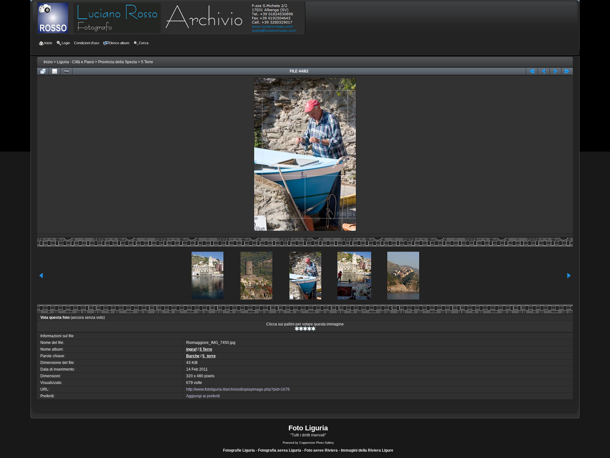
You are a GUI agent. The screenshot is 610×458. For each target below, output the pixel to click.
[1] (297, 328)
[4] (309, 328)
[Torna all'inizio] (532, 71)
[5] (313, 328)
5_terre (209, 356)
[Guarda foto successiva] (555, 71)
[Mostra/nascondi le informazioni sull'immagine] (54, 71)
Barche (193, 356)
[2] (301, 328)
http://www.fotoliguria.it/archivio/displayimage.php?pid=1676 (238, 389)
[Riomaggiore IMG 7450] (305, 230)
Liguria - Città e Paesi (75, 62)
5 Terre (147, 62)
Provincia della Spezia (117, 62)
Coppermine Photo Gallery (316, 442)
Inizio (48, 62)
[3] (305, 328)
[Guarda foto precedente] (543, 71)
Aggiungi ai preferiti (203, 396)
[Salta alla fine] (567, 71)
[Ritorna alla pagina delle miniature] (43, 71)
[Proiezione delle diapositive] (66, 71)
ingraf (191, 349)
